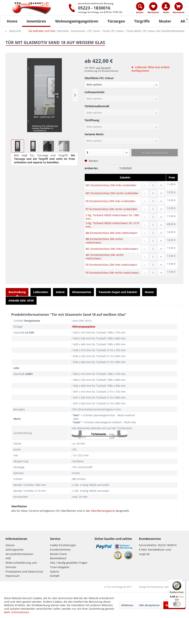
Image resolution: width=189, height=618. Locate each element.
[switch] (177, 604)
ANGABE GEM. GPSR (21, 300)
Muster (149, 292)
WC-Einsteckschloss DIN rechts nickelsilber (112, 193)
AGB (8, 558)
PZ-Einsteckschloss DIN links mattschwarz (111, 264)
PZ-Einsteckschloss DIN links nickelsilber (110, 201)
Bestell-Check (58, 554)
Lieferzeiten (40, 292)
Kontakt (54, 576)
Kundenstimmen (60, 549)
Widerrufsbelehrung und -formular (22, 565)
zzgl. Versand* (103, 67)
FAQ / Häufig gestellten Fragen (68, 562)
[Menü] (183, 581)
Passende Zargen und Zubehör (118, 292)
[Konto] (166, 6)
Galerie (60, 292)
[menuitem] (140, 8)
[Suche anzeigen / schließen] (140, 6)
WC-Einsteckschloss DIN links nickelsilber (111, 185)
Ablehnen (127, 605)
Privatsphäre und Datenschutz (24, 571)
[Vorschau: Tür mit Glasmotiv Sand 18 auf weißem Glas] (17, 145)
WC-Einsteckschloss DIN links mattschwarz (112, 249)
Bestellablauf (58, 558)
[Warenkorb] (178, 6)
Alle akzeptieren (149, 605)
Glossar (10, 545)
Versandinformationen (19, 554)
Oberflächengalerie (103, 511)
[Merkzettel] (153, 6)
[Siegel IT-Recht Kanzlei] (118, 555)
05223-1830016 (167, 545)
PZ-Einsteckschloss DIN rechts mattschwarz (112, 272)
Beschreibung (17, 292)
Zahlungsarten (15, 549)
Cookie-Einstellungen (63, 545)
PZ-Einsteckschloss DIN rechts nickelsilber (112, 209)
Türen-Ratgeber (60, 567)
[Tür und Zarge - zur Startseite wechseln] (33, 8)
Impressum (13, 576)
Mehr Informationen (16, 612)
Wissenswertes (81, 292)
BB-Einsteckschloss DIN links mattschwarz (112, 233)
